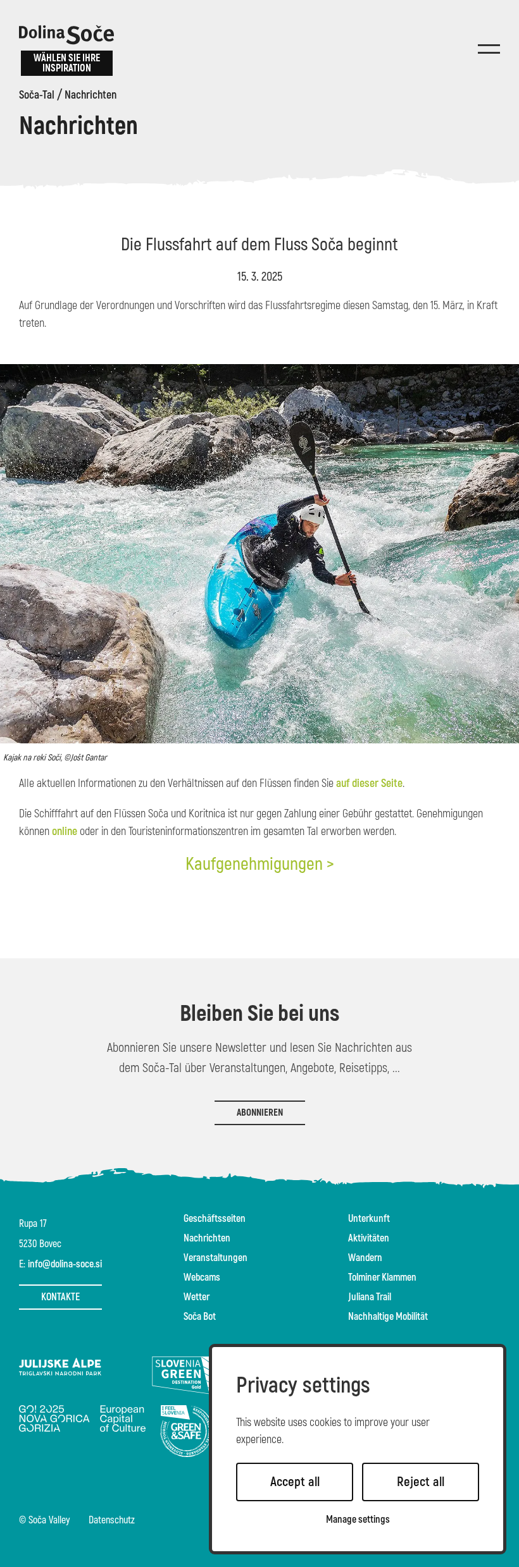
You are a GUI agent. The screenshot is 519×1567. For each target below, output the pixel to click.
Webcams (202, 1277)
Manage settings (358, 1520)
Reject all (420, 1482)
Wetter (196, 1297)
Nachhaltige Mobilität (388, 1317)
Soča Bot (200, 1317)
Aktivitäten (368, 1238)
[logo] (66, 34)
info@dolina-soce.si (65, 1264)
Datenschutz (112, 1521)
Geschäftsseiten (215, 1219)
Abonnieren (260, 1113)
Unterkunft (369, 1219)
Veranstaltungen (215, 1258)
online (66, 831)
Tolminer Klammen (382, 1277)
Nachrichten (90, 95)
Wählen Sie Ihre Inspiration (67, 63)
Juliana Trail (369, 1297)
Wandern (365, 1258)
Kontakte (60, 1297)
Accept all (295, 1482)
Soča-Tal (36, 95)
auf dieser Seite (369, 783)
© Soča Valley (44, 1521)
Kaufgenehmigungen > (259, 864)
